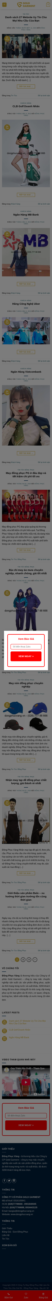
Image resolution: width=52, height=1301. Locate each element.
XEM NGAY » (26, 656)
